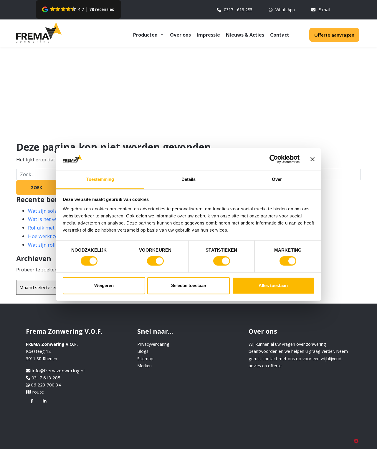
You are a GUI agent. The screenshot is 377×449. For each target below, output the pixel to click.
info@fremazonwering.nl (58, 370)
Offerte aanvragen (334, 35)
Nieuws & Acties (245, 35)
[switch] (155, 261)
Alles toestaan (273, 285)
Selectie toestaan (188, 285)
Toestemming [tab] (100, 179)
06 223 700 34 (46, 385)
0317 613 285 (46, 378)
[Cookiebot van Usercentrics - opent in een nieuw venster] (274, 159)
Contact (279, 35)
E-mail (324, 9)
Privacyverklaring (153, 344)
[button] (78, 9)
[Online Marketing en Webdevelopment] (357, 441)
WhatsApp (285, 9)
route (38, 392)
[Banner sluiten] (312, 159)
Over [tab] (277, 179)
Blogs (142, 351)
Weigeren (104, 285)
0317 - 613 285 (238, 9)
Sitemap (145, 358)
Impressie (208, 35)
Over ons (180, 35)
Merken (144, 365)
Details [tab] (188, 179)
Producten (145, 35)
